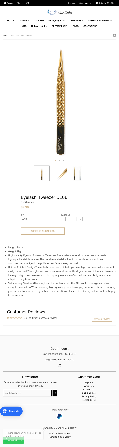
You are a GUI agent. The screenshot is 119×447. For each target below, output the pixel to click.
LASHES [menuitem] (23, 20)
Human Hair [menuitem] (38, 26)
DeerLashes (27, 202)
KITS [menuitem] (24, 26)
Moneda (20, 3)
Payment (88, 382)
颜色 (22, 215)
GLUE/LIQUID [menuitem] (55, 20)
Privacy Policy (89, 396)
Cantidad (65, 215)
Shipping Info (89, 392)
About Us (89, 386)
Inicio (5, 36)
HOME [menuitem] (10, 20)
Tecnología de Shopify (59, 436)
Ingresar (71, 3)
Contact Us (89, 389)
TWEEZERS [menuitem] (75, 20)
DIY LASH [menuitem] (39, 20)
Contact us (70, 354)
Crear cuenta (85, 3)
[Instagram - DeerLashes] (114, 35)
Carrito (106, 3)
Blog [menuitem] (76, 26)
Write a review (102, 318)
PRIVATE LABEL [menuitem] (60, 26)
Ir (55, 393)
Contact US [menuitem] (90, 26)
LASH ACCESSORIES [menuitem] (99, 20)
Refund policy (89, 399)
